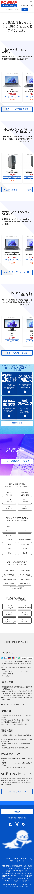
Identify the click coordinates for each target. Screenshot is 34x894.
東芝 (9, 553)
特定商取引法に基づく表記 (23, 873)
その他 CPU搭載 (17, 588)
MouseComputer (25, 540)
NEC (9, 544)
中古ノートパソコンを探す (17, 109)
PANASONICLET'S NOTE (25, 494)
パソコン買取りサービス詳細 (17, 461)
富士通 (25, 553)
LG (25, 535)
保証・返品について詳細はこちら (13, 704)
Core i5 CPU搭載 (25, 570)
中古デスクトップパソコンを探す (18, 190)
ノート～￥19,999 (9, 606)
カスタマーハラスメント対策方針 (21, 876)
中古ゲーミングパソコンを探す (17, 272)
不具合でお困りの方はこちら (17, 818)
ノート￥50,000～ (9, 613)
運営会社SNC (24, 881)
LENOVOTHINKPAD (9, 494)
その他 (25, 548)
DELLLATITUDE (25, 500)
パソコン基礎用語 (7, 868)
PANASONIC (25, 544)
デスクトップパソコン (20, 859)
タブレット (20, 861)
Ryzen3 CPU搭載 (25, 579)
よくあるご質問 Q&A (17, 792)
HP (25, 531)
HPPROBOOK (25, 507)
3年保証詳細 (17, 423)
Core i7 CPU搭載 (9, 575)
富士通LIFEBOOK (9, 500)
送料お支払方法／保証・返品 (21, 866)
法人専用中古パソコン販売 (12, 878)
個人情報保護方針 (7, 873)
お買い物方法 (6, 866)
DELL (25, 526)
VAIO (9, 548)
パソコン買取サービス (20, 871)
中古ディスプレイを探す (17, 353)
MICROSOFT (9, 540)
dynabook (9, 531)
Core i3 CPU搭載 (9, 570)
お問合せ (17, 812)
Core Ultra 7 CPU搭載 (9, 579)
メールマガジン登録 (21, 868)
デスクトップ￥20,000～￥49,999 (9, 620)
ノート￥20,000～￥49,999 (24, 606)
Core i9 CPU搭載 (25, 575)
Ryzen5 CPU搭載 (9, 584)
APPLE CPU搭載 (25, 584)
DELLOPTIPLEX (9, 507)
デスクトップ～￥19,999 (24, 613)
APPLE (9, 526)
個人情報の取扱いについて (9, 784)
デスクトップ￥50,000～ (24, 620)
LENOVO (9, 535)
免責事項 (6, 876)
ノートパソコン (7, 859)
